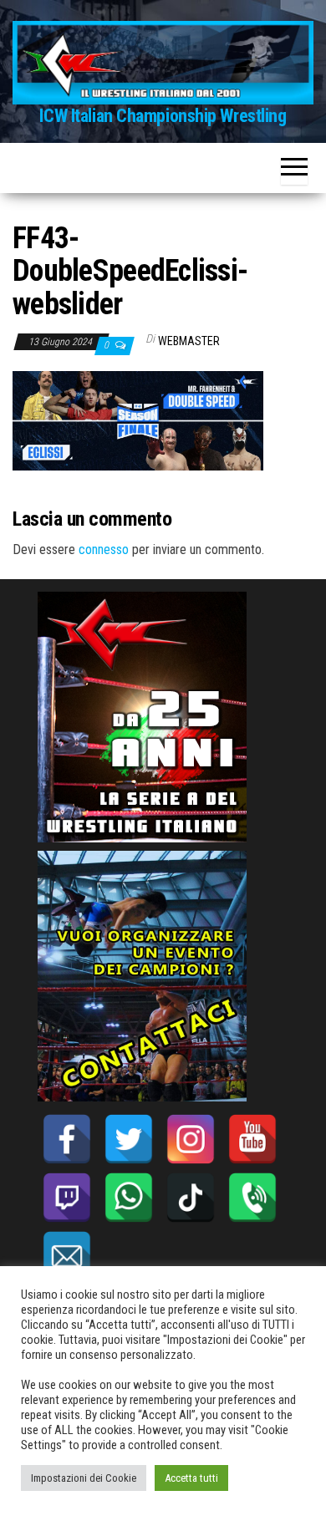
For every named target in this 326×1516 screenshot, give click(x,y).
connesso (104, 549)
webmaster (189, 341)
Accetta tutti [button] (191, 1478)
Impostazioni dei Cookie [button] (83, 1478)
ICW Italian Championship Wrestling (162, 115)
